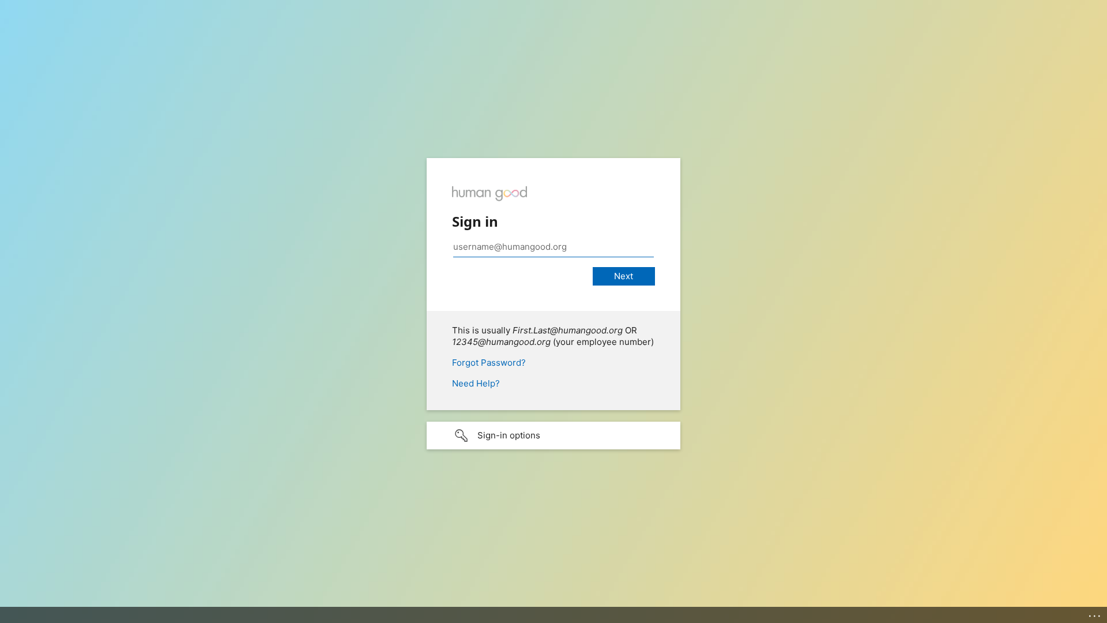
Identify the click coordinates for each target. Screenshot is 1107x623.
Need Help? (476, 383)
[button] (553, 435)
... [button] (1095, 613)
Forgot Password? (489, 362)
